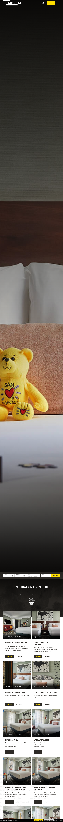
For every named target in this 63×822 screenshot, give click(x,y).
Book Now (50, 3)
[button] (57, 3)
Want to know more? (49, 820)
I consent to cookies (38, 820)
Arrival (6, 574)
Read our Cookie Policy (58, 820)
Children (35, 576)
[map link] (43, 3)
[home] (12, 3)
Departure (18, 574)
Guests (29, 574)
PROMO (43, 574)
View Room (19, 656)
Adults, (30, 576)
